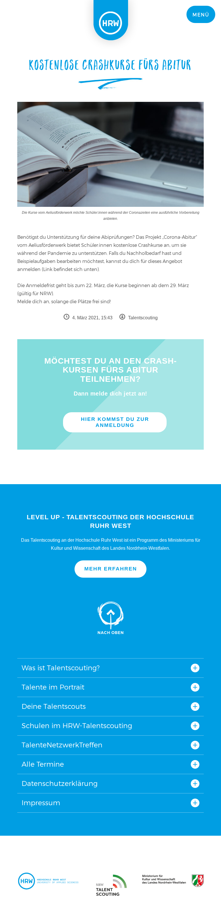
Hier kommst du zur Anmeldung (115, 422)
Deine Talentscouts (54, 706)
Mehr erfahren (110, 569)
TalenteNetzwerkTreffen (62, 745)
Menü (201, 15)
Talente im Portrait (53, 687)
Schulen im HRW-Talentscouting (77, 725)
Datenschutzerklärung (60, 783)
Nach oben (110, 618)
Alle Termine (43, 764)
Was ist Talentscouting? (61, 668)
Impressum (41, 803)
